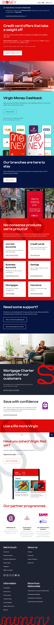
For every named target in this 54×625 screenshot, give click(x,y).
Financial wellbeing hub (9, 559)
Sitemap (5, 609)
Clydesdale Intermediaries (35, 598)
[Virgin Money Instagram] (4, 575)
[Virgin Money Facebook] (13, 575)
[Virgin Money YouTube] (16, 575)
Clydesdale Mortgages (34, 594)
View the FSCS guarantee (10, 415)
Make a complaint (8, 570)
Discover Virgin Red (12, 461)
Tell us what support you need (15, 326)
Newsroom (31, 562)
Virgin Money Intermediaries (35, 601)
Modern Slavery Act (8, 606)
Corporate (30, 555)
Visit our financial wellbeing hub (15, 319)
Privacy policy (7, 595)
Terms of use (6, 591)
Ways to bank (7, 562)
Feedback (6, 566)
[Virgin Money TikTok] (7, 575)
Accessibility (6, 587)
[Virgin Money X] (10, 575)
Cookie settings (7, 602)
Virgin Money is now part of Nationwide (38, 590)
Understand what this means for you (15, 16)
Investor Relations (32, 559)
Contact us (6, 551)
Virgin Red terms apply (9, 454)
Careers (30, 551)
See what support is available (11, 390)
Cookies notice (7, 598)
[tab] (21, 434)
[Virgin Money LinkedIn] (18, 575)
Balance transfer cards (13, 53)
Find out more (11, 111)
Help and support (8, 555)
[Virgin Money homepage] (9, 3)
